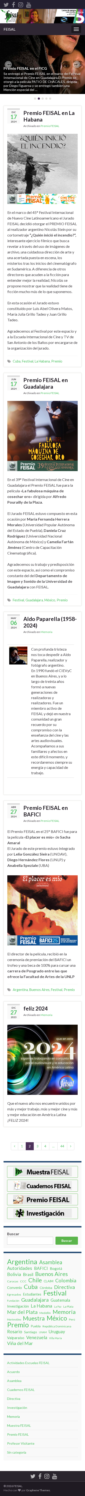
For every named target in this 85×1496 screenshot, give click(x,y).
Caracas (12, 1281)
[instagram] (20, 3)
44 (62, 1146)
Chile (35, 1280)
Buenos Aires (39, 990)
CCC (23, 1281)
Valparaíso (15, 1337)
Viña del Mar (20, 1343)
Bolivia (14, 1274)
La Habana (42, 361)
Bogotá (56, 1268)
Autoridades (19, 1268)
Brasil (28, 1274)
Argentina (20, 990)
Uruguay (57, 1331)
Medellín (45, 1313)
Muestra (34, 1318)
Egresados (14, 1294)
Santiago (30, 1332)
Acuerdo (13, 1372)
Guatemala (60, 1300)
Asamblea (50, 1262)
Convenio (14, 1287)
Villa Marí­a (55, 1338)
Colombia (65, 1280)
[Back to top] (74, 1468)
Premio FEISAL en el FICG (25, 68)
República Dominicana (56, 1326)
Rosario (14, 1331)
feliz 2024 (35, 1008)
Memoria (46, 632)
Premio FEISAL (50, 126)
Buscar (13, 1233)
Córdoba (46, 1288)
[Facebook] (13, 3)
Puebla (36, 1326)
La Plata (68, 1306)
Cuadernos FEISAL (21, 1390)
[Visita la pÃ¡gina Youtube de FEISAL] (28, 3)
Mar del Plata (22, 1312)
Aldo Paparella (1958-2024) (50, 622)
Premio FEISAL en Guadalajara (45, 383)
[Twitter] (6, 3)
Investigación (18, 1306)
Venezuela (36, 1337)
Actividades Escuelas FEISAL (28, 1363)
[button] (8, 64)
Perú (72, 1319)
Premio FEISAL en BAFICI (45, 811)
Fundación (13, 1300)
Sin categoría (16, 1452)
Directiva (64, 1287)
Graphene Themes (38, 1490)
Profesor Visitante (20, 1443)
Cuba (17, 361)
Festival (27, 361)
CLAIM (48, 1281)
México (49, 600)
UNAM (43, 1332)
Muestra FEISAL (19, 1425)
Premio (56, 361)
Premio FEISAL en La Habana (49, 116)
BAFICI (41, 1268)
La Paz (57, 1306)
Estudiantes (32, 1294)
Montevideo (14, 1319)
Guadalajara (34, 600)
